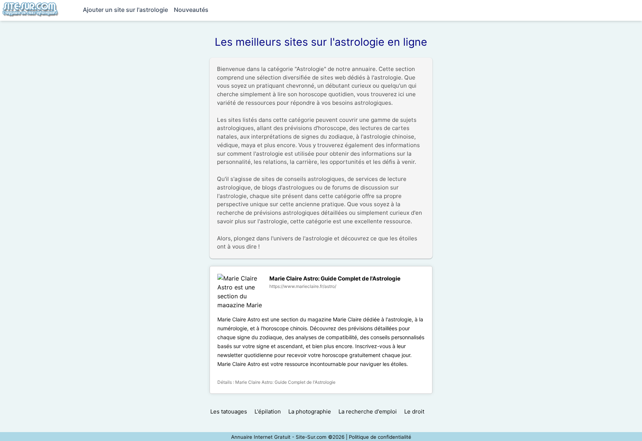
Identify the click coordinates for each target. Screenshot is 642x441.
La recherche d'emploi (367, 411)
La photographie (309, 411)
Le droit (414, 411)
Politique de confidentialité (380, 437)
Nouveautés (191, 9)
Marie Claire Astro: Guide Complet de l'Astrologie (335, 278)
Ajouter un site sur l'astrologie (125, 9)
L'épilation (267, 411)
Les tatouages (228, 411)
